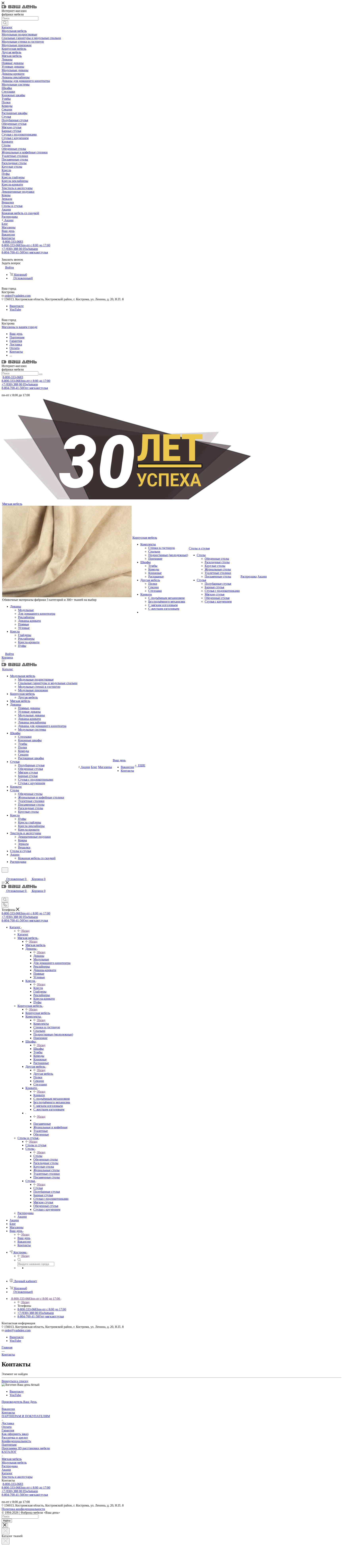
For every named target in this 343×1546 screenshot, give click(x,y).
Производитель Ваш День (19, 1401)
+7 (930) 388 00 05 (20, 248)
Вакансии (8, 1409)
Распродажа (10, 1466)
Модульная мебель (14, 1462)
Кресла (38, 988)
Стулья (38, 1188)
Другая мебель (43, 1073)
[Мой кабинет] (3, 875)
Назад (25, 930)
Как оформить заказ (15, 1434)
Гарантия (8, 1430)
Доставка (8, 1423)
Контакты (8, 1412)
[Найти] (5, 23)
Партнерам (9, 1444)
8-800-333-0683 (13, 241)
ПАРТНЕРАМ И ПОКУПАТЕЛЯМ (26, 1416)
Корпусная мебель (37, 1013)
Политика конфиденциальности (23, 1509)
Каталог (22, 934)
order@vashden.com (18, 295)
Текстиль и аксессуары (17, 1477)
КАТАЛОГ (9, 1452)
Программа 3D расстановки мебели (26, 1448)
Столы (37, 1156)
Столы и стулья (35, 1145)
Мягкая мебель (35, 945)
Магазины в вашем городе (19, 327)
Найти (6, 1520)
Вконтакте (17, 306)
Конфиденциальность (16, 1441)
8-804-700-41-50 (25, 252)
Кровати (39, 1095)
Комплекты (41, 1023)
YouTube (15, 309)
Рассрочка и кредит (15, 1437)
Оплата (7, 1426)
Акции (6, 1469)
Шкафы (38, 1048)
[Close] (5, 1525)
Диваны (38, 955)
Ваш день (23, 1238)
